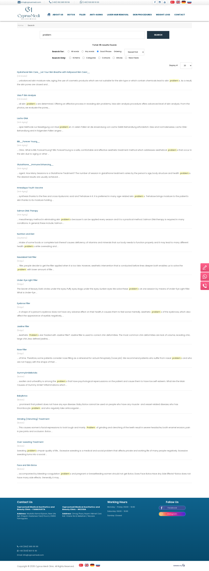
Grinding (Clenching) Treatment (33, 419)
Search (158, 34)
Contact (179, 14)
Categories (91, 58)
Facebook (172, 507)
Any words (89, 51)
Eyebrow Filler (23, 303)
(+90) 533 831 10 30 (91, 2)
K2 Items (76, 58)
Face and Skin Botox (27, 465)
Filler (82, 14)
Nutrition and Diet (25, 234)
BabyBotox (22, 395)
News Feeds (134, 58)
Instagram (172, 514)
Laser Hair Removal (118, 14)
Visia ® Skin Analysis (26, 95)
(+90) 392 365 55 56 (61, 2)
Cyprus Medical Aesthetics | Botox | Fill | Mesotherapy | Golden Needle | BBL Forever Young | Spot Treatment (28, 13)
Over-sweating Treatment (30, 442)
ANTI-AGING (96, 14)
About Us (58, 14)
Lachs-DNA (22, 118)
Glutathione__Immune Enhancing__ (35, 164)
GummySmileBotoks (27, 372)
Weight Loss (163, 14)
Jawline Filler (23, 326)
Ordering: (118, 51)
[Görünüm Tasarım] (179, 565)
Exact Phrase (105, 51)
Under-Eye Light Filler (27, 280)
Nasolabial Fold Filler (26, 257)
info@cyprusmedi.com (31, 2)
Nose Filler (22, 349)
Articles (119, 58)
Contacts (106, 58)
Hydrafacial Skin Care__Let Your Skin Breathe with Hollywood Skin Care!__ (53, 72)
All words (75, 51)
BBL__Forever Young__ (28, 141)
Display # (173, 65)
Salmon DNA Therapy (27, 210)
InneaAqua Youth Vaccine (30, 187)
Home (20, 25)
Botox (71, 14)
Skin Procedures (142, 14)
